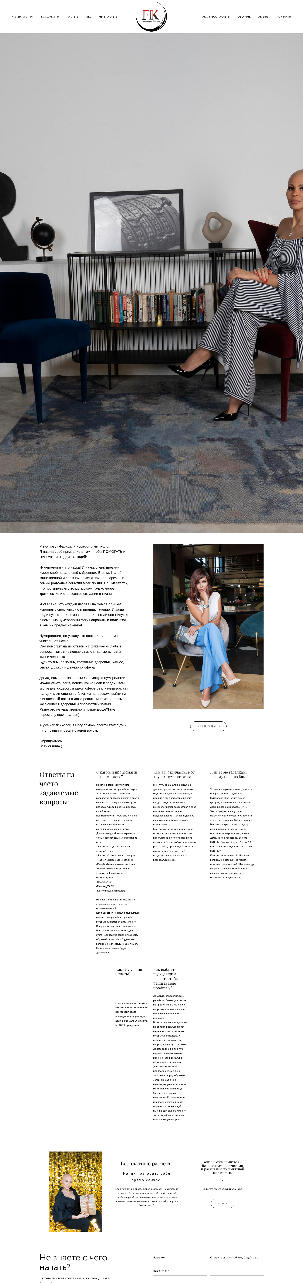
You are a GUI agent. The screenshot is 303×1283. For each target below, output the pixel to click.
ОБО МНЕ (244, 16)
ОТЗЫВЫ (263, 16)
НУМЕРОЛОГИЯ (22, 16)
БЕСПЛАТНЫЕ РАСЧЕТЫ (102, 16)
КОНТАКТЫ (284, 16)
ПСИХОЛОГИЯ (50, 16)
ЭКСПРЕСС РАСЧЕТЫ (216, 16)
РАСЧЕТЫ (73, 16)
